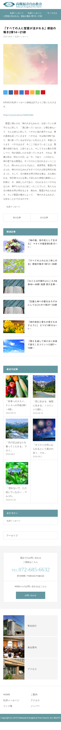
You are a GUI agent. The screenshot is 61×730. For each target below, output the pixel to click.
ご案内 (34, 694)
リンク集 (7, 705)
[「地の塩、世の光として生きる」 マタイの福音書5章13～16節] (13, 246)
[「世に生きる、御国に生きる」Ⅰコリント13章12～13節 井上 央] (44, 386)
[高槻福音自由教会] (22, 4)
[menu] (56, 4)
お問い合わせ (30, 595)
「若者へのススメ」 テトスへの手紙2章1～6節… (17, 405)
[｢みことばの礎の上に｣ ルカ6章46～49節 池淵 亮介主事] (13, 286)
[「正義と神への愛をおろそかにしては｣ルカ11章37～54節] (13, 307)
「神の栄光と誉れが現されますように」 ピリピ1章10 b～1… (42, 325)
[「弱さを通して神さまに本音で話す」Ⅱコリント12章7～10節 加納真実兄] (13, 346)
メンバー (35, 705)
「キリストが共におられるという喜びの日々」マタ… (43, 448)
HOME (6, 694)
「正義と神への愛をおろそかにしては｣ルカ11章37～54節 (42, 303)
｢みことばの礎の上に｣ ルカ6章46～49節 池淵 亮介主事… (42, 283)
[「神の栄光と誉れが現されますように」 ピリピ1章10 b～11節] (13, 326)
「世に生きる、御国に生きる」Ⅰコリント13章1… (43, 405)
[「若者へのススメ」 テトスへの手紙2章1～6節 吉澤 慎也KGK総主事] (17, 386)
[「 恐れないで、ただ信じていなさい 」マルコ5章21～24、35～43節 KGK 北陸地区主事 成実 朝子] (17, 473)
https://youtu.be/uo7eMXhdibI (18, 114)
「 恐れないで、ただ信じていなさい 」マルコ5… (16, 492)
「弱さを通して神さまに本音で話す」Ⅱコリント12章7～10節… (42, 344)
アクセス (35, 700)
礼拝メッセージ (21, 36)
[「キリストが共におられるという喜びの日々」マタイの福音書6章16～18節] (44, 430)
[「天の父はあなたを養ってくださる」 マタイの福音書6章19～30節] (17, 429)
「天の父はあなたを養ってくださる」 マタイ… (16, 446)
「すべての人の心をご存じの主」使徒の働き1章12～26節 (42, 262)
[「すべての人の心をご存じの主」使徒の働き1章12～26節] (13, 266)
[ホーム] (4, 12)
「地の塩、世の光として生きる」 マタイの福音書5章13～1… (42, 243)
